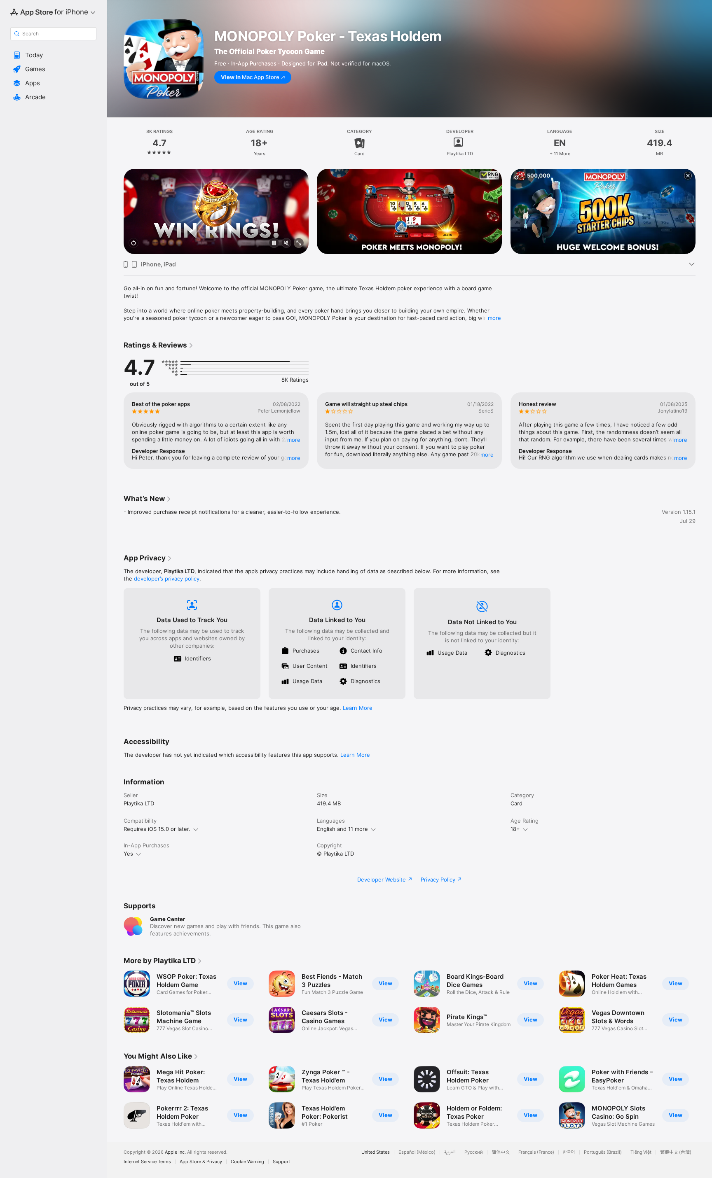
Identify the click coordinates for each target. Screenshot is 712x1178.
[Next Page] (704, 211)
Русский (473, 1152)
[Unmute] (286, 243)
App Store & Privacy (201, 1161)
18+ (515, 829)
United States (375, 1152)
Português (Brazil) (603, 1152)
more (494, 318)
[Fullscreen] (299, 243)
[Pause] (274, 243)
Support (281, 1161)
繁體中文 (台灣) (675, 1152)
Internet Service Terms (147, 1161)
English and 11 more (342, 829)
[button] (53, 55)
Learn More (357, 707)
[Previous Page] (115, 211)
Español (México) (417, 1152)
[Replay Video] (133, 243)
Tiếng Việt (640, 1152)
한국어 (569, 1152)
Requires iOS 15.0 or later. (157, 829)
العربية (450, 1152)
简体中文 (501, 1152)
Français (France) (536, 1152)
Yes (128, 853)
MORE (293, 439)
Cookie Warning (247, 1161)
